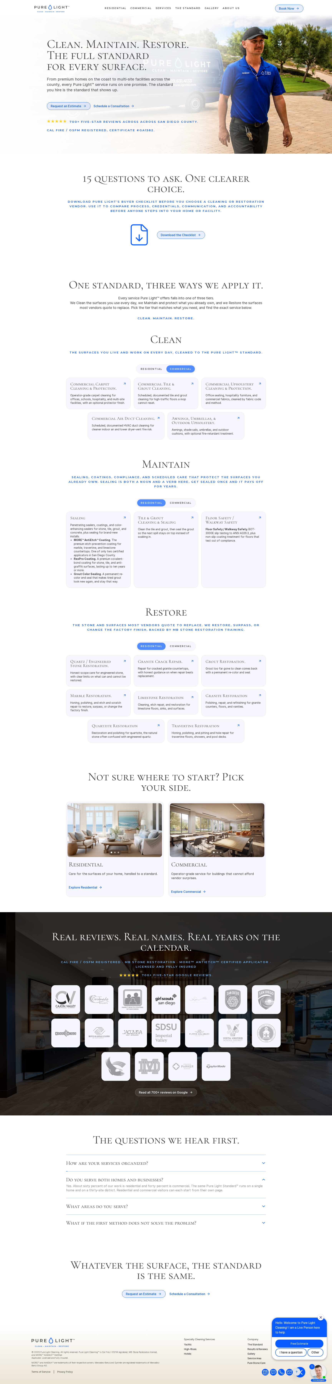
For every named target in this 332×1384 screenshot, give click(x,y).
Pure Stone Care (256, 1363)
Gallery (251, 1353)
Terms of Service (41, 1371)
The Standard (255, 1344)
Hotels (187, 1353)
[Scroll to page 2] (115, 852)
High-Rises (190, 1349)
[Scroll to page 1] (111, 852)
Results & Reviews (257, 1349)
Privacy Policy (65, 1371)
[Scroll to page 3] (119, 852)
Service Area (254, 1358)
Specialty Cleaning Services (199, 1339)
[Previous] (75, 830)
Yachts (188, 1344)
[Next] (155, 830)
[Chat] (265, 1372)
